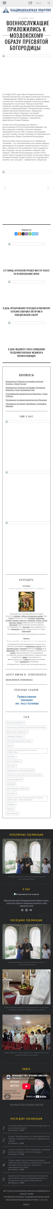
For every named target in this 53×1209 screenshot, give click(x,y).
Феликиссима (12, 648)
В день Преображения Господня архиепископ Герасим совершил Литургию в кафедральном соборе (26, 311)
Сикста (38, 646)
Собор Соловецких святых (32, 616)
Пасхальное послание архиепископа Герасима (26, 400)
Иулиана (31, 618)
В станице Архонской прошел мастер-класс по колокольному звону (26, 272)
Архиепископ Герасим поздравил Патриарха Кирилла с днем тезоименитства (25, 389)
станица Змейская (14, 779)
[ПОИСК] (49, 3)
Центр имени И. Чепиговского (19, 679)
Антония (26, 627)
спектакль (11, 756)
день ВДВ (11, 784)
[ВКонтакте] (16, 233)
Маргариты (26, 631)
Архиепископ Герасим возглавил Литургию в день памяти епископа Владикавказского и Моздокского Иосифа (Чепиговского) (28, 1178)
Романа (39, 648)
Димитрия (31, 620)
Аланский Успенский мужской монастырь (24, 775)
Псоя (11, 618)
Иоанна (9, 620)
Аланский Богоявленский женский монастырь (26, 727)
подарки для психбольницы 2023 (20, 770)
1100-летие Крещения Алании (19, 741)
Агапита (23, 648)
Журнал (10, 809)
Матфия (17, 616)
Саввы (24, 657)
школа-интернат (13, 761)
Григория (13, 625)
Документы (26, 374)
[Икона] (26, 612)
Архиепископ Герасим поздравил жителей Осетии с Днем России (24, 382)
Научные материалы (15, 723)
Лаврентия (30, 646)
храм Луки (11, 766)
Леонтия (12, 623)
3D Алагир (11, 793)
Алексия (22, 620)
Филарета (15, 629)
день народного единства (17, 789)
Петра (44, 620)
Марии (19, 623)
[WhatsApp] (29, 233)
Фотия (38, 620)
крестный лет (12, 813)
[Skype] (33, 233)
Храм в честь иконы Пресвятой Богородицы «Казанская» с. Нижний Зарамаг (25, 798)
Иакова (16, 620)
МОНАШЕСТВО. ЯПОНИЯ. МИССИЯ (26, 1104)
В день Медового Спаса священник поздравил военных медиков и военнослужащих (26, 352)
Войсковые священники (17, 732)
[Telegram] (36, 233)
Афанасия (24, 662)
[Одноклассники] (19, 233)
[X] (23, 233)
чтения (10, 746)
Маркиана (40, 618)
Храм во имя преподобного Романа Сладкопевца (22, 751)
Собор (13, 653)
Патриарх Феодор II (15, 736)
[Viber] (26, 233)
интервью (11, 804)
